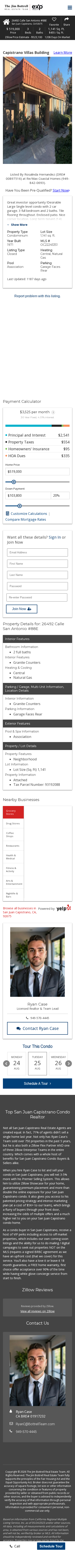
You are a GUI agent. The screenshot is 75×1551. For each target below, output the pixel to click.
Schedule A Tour (36, 1084)
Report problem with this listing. (37, 296)
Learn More (63, 52)
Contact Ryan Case (41, 1028)
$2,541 (64, 435)
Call (17, 1546)
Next (68, 1063)
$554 (65, 441)
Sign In (55, 537)
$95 (67, 448)
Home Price (12, 465)
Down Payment (15, 488)
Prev (6, 1063)
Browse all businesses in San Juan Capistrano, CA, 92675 (20, 912)
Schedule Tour (51, 1546)
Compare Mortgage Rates (25, 519)
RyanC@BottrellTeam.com (35, 1424)
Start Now (61, 190)
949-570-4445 (39, 1018)
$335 (65, 455)
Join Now (19, 609)
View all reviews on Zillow (37, 1311)
